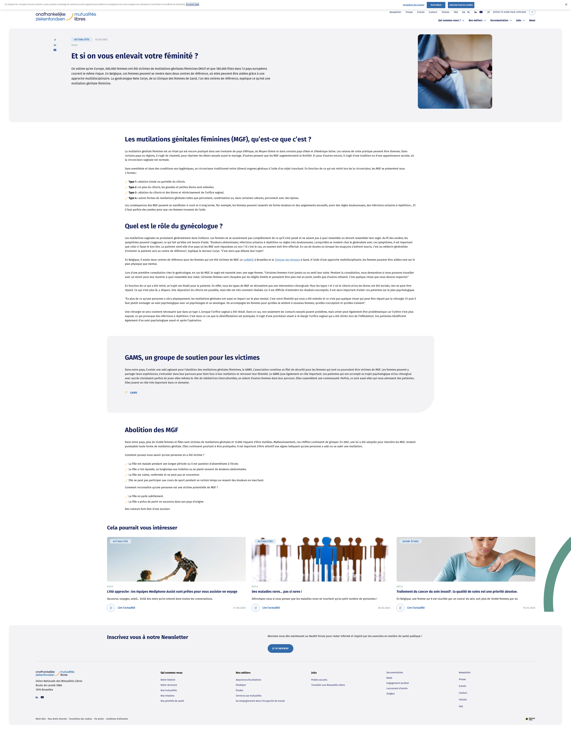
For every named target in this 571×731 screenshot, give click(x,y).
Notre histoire (168, 679)
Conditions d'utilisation (117, 719)
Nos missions (167, 695)
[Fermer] (566, 4)
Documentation (499, 20)
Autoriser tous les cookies (461, 5)
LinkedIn (55, 45)
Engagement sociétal (397, 683)
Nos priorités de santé (172, 700)
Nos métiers (475, 20)
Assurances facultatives (248, 679)
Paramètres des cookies (80, 719)
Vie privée (99, 719)
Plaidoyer (241, 685)
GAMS (133, 392)
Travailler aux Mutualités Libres (328, 685)
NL (468, 12)
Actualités (81, 39)
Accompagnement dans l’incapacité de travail (260, 700)
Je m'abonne (280, 648)
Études (239, 690)
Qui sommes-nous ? (449, 20)
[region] (285, 5)
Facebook (55, 40)
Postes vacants (319, 679)
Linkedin (475, 12)
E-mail (55, 50)
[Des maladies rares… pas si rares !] (321, 559)
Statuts (445, 12)
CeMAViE (248, 259)
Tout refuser (436, 5)
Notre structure (169, 685)
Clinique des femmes (287, 259)
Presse (409, 12)
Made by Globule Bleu (530, 719)
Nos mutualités (169, 690)
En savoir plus (192, 4)
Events (420, 12)
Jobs (518, 20)
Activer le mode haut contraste (509, 12)
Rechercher (532, 12)
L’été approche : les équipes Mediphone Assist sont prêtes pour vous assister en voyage (172, 592)
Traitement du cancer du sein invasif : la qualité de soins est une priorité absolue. (457, 592)
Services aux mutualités (248, 695)
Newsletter (395, 12)
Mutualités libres (66, 16)
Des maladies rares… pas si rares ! (277, 592)
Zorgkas (390, 693)
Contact (433, 12)
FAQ (456, 12)
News (532, 20)
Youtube (481, 12)
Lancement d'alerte (397, 688)
